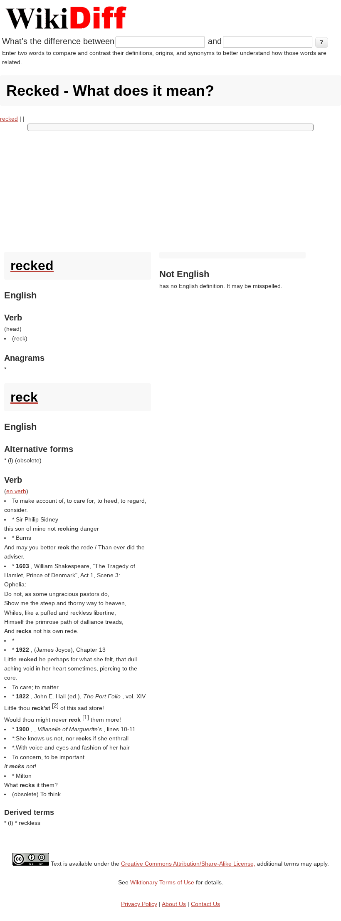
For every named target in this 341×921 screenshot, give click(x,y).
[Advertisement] (170, 189)
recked (9, 118)
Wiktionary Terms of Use (162, 882)
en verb (16, 491)
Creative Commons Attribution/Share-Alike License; (188, 863)
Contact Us (205, 904)
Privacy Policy (139, 904)
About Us (174, 904)
